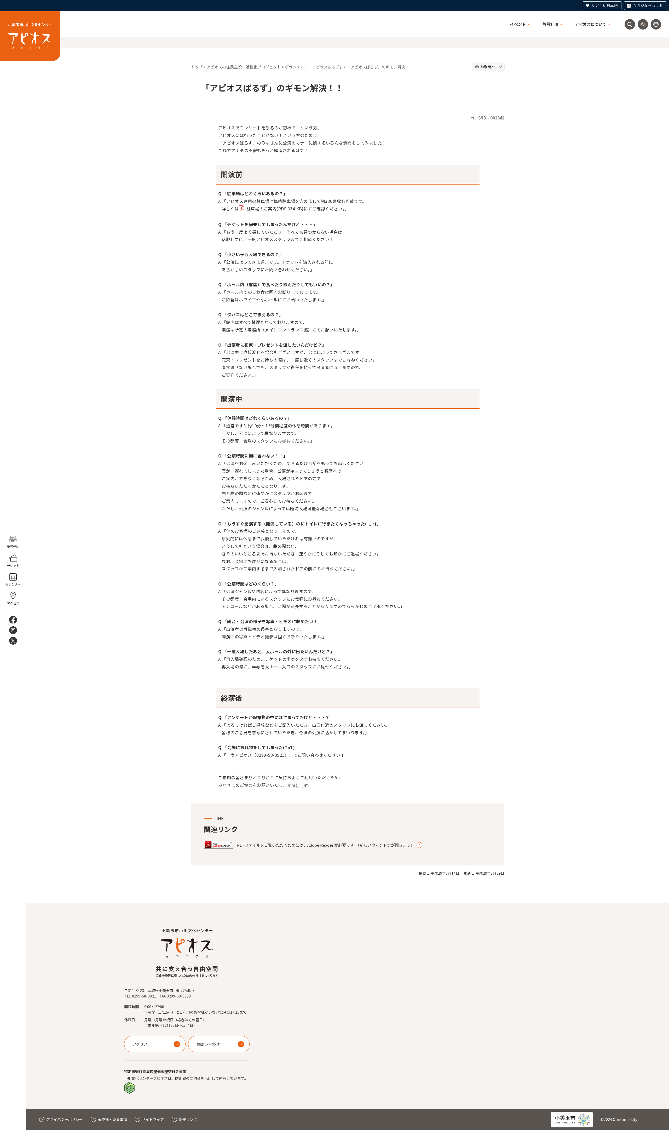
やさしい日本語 (605, 5)
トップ (197, 67)
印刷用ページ (491, 66)
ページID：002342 (487, 118)
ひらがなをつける (647, 5)
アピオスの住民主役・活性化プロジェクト (243, 67)
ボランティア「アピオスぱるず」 (314, 67)
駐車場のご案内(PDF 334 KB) (274, 208)
